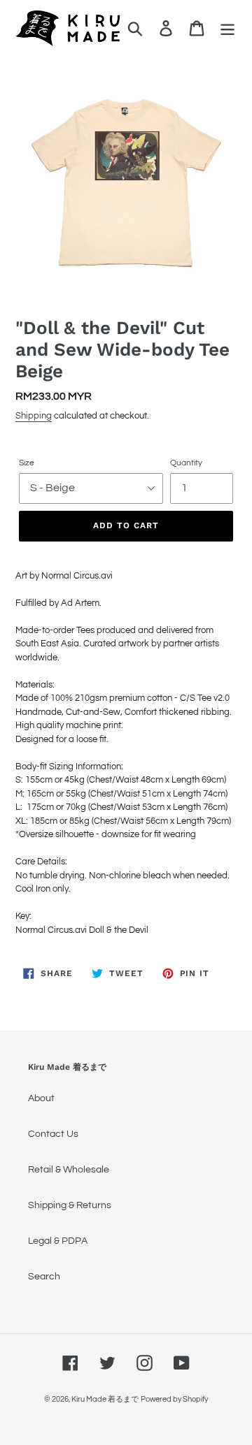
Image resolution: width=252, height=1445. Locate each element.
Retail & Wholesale (68, 1170)
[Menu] (227, 28)
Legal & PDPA (58, 1241)
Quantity (186, 462)
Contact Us (53, 1134)
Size (26, 462)
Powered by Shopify (174, 1399)
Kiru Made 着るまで (105, 1399)
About (41, 1098)
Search (44, 1276)
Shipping (33, 416)
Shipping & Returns (69, 1205)
